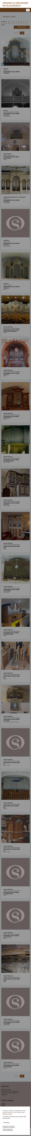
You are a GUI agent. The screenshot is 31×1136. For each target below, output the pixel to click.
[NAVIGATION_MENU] (28, 10)
